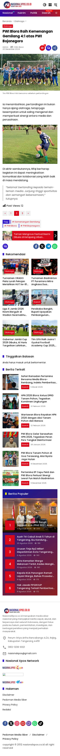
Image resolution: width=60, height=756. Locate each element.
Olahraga (7, 26)
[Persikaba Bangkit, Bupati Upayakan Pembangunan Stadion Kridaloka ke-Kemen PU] (44, 297)
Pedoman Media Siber (15, 699)
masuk (19, 362)
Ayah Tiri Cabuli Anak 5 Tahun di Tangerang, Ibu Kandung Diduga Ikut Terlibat (35, 538)
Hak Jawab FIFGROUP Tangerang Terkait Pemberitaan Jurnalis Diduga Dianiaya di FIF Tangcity (36, 587)
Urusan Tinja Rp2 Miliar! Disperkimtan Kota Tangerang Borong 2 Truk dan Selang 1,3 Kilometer (34, 550)
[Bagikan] (54, 48)
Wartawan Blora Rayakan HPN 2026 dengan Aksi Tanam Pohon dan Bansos (38, 417)
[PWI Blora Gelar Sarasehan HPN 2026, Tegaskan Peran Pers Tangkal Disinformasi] (11, 440)
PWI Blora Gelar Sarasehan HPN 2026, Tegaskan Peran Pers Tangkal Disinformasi (37, 437)
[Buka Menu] (50, 5)
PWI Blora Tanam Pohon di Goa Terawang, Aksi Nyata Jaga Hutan (36, 456)
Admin (5, 47)
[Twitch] (28, 723)
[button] (45, 5)
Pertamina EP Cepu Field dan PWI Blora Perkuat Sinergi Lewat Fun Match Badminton (37, 475)
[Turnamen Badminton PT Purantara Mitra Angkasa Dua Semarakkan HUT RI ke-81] (44, 267)
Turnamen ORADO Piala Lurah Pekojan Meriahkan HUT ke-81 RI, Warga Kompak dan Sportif (15, 281)
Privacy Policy (10, 704)
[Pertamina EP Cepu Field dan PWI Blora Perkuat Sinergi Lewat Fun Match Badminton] (11, 478)
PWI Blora (12, 225)
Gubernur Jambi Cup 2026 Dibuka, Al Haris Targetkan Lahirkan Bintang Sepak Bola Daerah (15, 342)
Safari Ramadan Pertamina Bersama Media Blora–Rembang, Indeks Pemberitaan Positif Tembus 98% (39, 381)
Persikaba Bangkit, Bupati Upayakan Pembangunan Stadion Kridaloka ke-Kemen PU (44, 312)
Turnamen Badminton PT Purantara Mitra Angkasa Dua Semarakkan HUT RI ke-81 (44, 281)
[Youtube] (22, 723)
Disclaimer (8, 694)
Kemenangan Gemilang (27, 221)
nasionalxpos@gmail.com (22, 653)
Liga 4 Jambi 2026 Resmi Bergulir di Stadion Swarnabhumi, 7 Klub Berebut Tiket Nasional (16, 312)
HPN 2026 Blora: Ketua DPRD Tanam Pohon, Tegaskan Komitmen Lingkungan (37, 398)
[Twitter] (42, 246)
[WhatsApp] (54, 246)
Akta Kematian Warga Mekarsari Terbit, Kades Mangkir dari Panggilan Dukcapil (35, 562)
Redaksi (7, 709)
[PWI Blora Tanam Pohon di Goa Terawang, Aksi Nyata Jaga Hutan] (11, 459)
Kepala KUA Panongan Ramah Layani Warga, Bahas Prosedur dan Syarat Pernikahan (35, 574)
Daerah (37, 302)
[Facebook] (36, 246)
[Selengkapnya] (30, 610)
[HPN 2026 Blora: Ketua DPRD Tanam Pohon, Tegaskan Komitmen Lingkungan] (11, 401)
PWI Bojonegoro (31, 225)
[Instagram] (17, 723)
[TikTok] (40, 723)
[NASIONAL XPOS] (21, 4)
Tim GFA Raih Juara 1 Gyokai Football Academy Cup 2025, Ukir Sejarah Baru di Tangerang (43, 342)
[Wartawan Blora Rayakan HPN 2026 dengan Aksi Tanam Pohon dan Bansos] (11, 420)
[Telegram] (48, 246)
